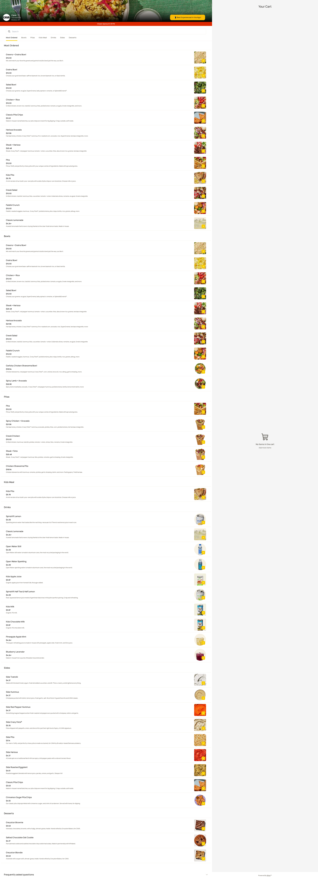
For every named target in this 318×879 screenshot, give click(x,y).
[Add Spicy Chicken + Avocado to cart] (203, 427)
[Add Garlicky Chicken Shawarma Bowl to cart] (203, 372)
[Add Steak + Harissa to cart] (203, 151)
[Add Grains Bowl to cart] (203, 76)
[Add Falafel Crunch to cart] (203, 211)
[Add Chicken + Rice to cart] (203, 106)
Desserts (72, 37)
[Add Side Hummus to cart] (203, 698)
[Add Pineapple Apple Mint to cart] (203, 643)
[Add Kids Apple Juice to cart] (203, 582)
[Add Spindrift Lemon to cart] (203, 522)
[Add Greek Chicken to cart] (203, 442)
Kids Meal (43, 37)
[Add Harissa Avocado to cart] (203, 136)
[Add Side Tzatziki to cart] (203, 683)
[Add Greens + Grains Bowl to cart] (203, 60)
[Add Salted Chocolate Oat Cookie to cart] (203, 843)
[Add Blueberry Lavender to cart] (203, 658)
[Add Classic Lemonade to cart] (203, 226)
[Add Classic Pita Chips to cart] (203, 121)
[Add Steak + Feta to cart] (203, 457)
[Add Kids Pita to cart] (203, 181)
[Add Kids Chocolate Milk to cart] (203, 628)
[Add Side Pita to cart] (203, 743)
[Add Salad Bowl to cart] (203, 91)
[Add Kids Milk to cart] (203, 613)
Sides (62, 37)
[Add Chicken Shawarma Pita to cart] (203, 472)
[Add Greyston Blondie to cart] (203, 858)
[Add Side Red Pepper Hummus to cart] (203, 713)
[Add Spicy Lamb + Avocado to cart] (203, 387)
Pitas (32, 37)
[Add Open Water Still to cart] (203, 552)
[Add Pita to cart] (203, 166)
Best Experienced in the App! (187, 17)
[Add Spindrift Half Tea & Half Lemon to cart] (203, 597)
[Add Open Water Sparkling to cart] (203, 567)
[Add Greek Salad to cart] (203, 196)
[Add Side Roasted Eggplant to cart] (203, 773)
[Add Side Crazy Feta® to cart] (203, 728)
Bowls (23, 37)
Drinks (53, 37)
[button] (100, 57)
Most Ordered (11, 37)
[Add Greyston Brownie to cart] (203, 828)
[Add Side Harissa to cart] (203, 758)
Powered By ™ (265, 875)
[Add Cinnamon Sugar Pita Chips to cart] (203, 803)
